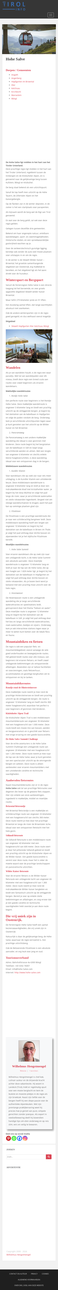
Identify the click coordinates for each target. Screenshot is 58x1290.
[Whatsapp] (14, 1138)
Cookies (45, 1274)
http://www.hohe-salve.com (27, 972)
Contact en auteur (18, 1274)
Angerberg (16, 78)
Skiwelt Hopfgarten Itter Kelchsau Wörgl (30, 326)
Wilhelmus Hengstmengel (29, 1066)
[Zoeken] (49, 1156)
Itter (13, 85)
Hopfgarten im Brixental (22, 81)
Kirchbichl (16, 91)
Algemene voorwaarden (29, 1279)
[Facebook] (19, 1138)
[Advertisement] (29, 131)
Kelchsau (15, 88)
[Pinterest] (8, 1138)
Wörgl (14, 98)
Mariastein (16, 95)
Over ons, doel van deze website (29, 1285)
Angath (14, 74)
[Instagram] (25, 1138)
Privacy (34, 1274)
